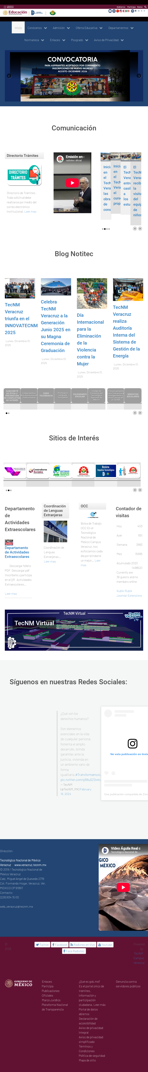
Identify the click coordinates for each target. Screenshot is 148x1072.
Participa (47, 976)
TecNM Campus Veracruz (139, 947)
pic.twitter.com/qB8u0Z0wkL (81, 769)
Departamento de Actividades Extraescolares (17, 542)
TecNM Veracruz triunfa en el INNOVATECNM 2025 (21, 308)
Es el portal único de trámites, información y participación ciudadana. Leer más (92, 985)
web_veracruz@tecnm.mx (16, 896)
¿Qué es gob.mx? (89, 971)
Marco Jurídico (51, 990)
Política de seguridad (92, 1045)
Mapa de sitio (87, 1050)
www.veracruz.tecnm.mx (30, 854)
